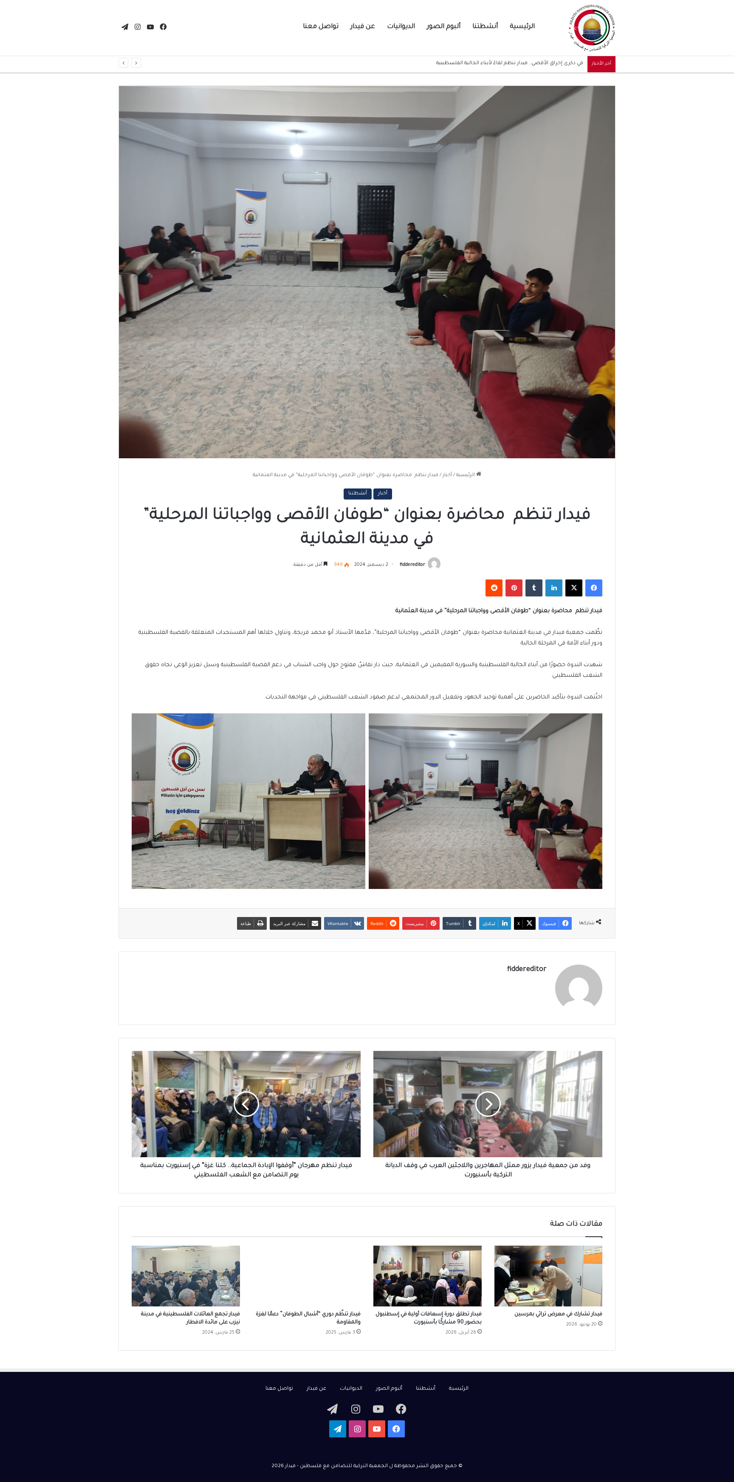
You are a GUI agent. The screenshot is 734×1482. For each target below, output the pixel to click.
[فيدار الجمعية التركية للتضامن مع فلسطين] (592, 28)
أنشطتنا (485, 27)
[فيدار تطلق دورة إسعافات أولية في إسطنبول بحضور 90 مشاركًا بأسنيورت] (427, 1276)
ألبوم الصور (443, 27)
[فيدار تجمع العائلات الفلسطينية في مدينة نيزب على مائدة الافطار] (186, 1276)
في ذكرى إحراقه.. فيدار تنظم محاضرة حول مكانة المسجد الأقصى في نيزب (500, 63)
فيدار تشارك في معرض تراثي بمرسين (558, 1314)
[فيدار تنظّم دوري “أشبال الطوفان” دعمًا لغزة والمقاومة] (307, 1276)
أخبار (447, 475)
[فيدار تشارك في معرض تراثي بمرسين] (548, 1276)
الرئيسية (522, 27)
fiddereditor (412, 565)
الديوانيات (401, 27)
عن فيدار (362, 27)
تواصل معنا (321, 27)
